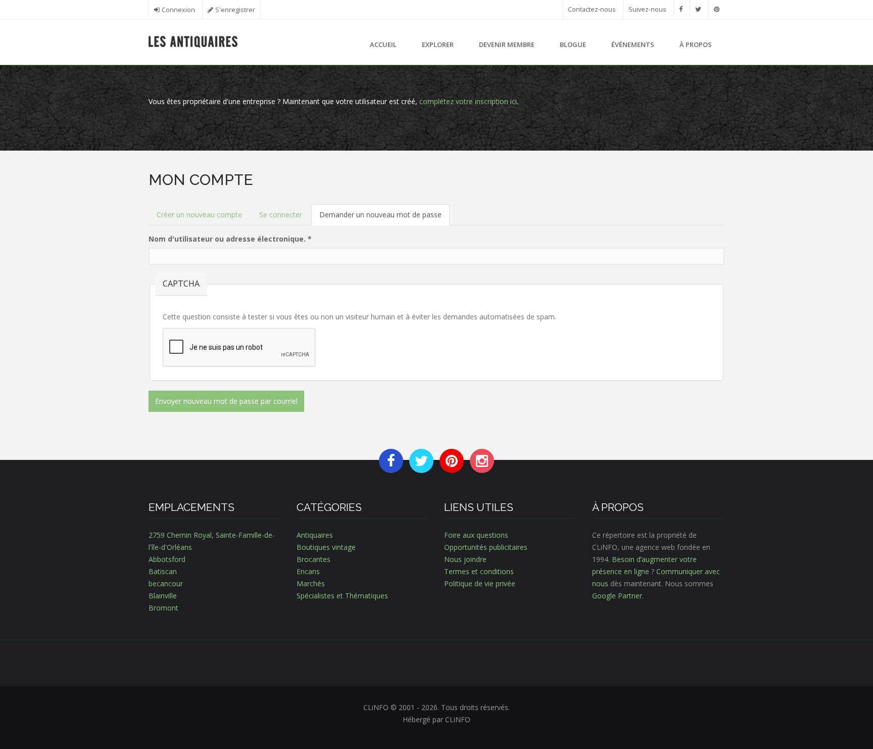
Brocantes (313, 559)
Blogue (573, 44)
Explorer (438, 44)
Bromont (163, 608)
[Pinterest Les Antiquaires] (716, 9)
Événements (632, 44)
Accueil (383, 44)
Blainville (163, 595)
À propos (696, 44)
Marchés (311, 583)
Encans (308, 571)
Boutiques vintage (326, 547)
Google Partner (617, 595)
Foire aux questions (476, 535)
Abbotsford (167, 559)
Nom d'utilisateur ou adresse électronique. (230, 239)
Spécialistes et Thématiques (342, 595)
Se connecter (280, 214)
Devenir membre (507, 44)
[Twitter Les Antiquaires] (698, 9)
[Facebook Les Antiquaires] (681, 9)
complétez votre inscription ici (468, 101)
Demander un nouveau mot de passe (384, 217)
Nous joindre (465, 559)
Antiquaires (315, 535)
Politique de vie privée (479, 583)
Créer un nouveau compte (199, 214)
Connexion (178, 10)
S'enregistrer (235, 10)
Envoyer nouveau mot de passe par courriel (226, 401)
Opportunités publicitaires (485, 547)
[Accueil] (193, 40)
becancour (166, 583)
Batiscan (163, 571)
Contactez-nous (592, 9)
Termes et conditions (479, 571)
